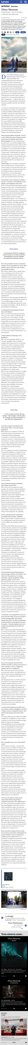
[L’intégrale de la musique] (3, 35)
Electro (23, 32)
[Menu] (25, 2)
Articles (5, 5)
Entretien (14, 6)
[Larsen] (5, 2)
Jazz (17, 32)
